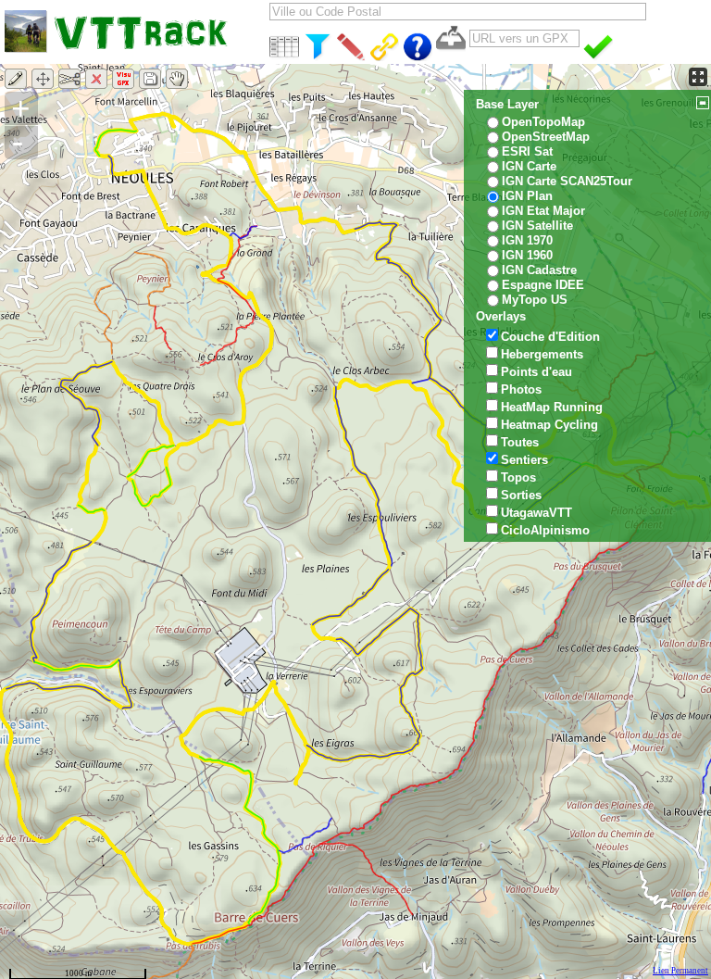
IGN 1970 (527, 240)
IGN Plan (527, 196)
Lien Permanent (680, 970)
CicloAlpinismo (545, 530)
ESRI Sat (527, 151)
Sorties (521, 495)
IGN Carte (529, 166)
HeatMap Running (552, 407)
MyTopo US (535, 300)
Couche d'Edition (550, 337)
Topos (518, 477)
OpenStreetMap (546, 137)
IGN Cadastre (539, 270)
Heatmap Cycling (549, 425)
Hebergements (542, 354)
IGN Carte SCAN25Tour (567, 181)
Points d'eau (536, 372)
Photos (521, 389)
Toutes (520, 442)
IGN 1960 (527, 255)
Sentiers (524, 460)
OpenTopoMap (543, 122)
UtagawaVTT (536, 513)
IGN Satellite (537, 225)
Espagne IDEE (543, 285)
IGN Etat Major (543, 211)
